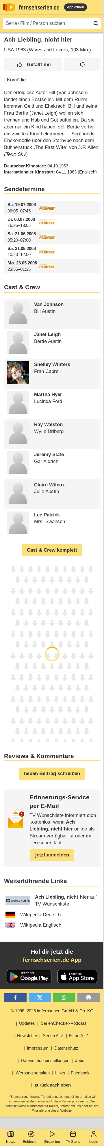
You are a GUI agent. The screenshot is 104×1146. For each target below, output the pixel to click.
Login (93, 1142)
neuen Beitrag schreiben (52, 773)
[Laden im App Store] (77, 976)
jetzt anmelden (52, 855)
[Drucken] (88, 997)
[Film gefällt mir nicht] (82, 64)
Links (60, 1072)
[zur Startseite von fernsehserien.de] (9, 7)
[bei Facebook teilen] (15, 997)
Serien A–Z (53, 1035)
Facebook (80, 1072)
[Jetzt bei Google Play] (29, 976)
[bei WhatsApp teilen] (64, 997)
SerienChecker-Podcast (63, 1023)
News (10, 1142)
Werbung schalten (33, 1072)
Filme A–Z (78, 1035)
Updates (27, 1023)
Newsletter (27, 1035)
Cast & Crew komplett (52, 550)
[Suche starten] (96, 23)
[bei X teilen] (40, 997)
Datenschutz (66, 1048)
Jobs (79, 1060)
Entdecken (31, 1142)
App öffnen (75, 7)
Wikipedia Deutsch (40, 914)
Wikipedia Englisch (40, 925)
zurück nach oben (53, 1084)
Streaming (52, 1142)
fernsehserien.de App (52, 960)
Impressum (38, 1048)
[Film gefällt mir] (33, 64)
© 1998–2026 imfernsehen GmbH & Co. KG (52, 1010)
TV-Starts (73, 1142)
